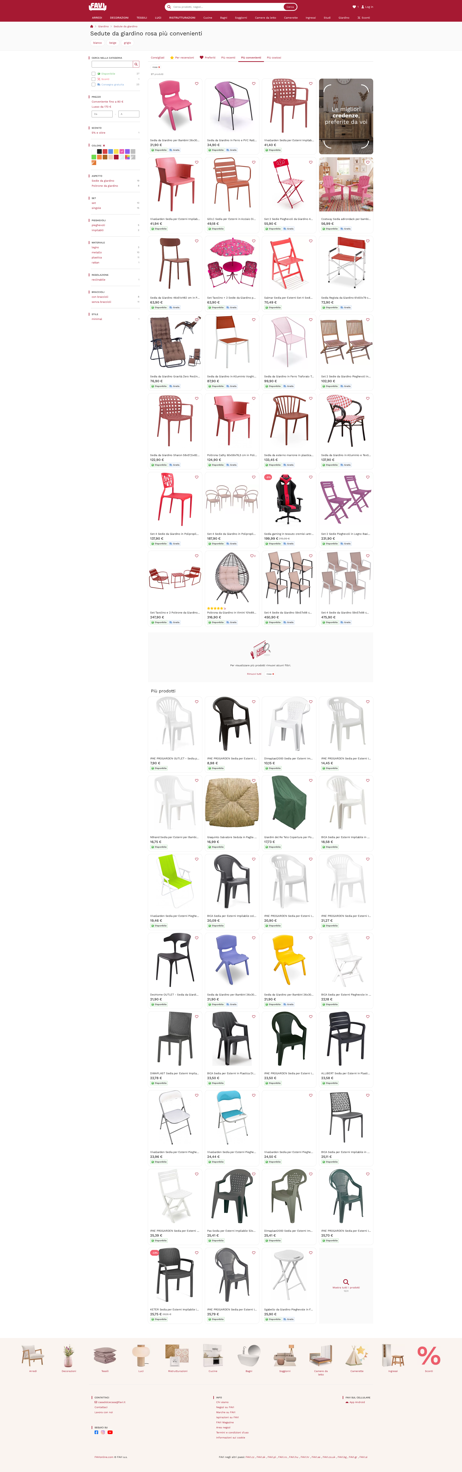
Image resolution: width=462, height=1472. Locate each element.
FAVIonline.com (104, 1457)
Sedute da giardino (125, 26)
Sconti (429, 1371)
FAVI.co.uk (329, 1457)
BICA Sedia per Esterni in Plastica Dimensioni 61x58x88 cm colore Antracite (255, 1073)
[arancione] (99, 157)
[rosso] (105, 151)
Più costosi (274, 57)
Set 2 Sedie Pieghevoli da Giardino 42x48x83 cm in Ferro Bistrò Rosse (309, 219)
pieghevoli (98, 225)
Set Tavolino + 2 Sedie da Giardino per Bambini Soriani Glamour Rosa (251, 297)
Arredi (33, 1371)
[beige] (110, 157)
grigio (127, 42)
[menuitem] (97, 18)
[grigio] (133, 151)
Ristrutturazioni (178, 1371)
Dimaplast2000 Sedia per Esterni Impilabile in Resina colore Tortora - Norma (313, 1230)
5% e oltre (98, 132)
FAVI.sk (261, 1457)
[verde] (93, 157)
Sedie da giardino (103, 180)
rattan (95, 262)
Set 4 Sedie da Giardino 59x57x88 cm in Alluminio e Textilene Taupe (364, 612)
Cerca (290, 6)
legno (95, 247)
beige (112, 42)
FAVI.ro (283, 1457)
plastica (97, 257)
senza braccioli (101, 301)
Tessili (105, 1371)
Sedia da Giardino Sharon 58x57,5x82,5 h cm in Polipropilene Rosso (193, 455)
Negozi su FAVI (225, 1407)
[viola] (127, 151)
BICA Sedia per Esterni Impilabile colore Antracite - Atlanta (244, 916)
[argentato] (133, 157)
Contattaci (101, 1407)
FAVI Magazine (225, 1422)
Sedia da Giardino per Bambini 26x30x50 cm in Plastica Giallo (303, 994)
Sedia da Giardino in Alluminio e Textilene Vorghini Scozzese (359, 455)
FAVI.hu (294, 1457)
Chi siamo (222, 1402)
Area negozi (223, 1427)
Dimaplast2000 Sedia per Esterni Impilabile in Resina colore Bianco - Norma (313, 758)
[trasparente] (121, 157)
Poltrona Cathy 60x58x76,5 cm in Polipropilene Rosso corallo (246, 455)
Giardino (103, 26)
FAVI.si (363, 1457)
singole (96, 208)
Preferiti (210, 57)
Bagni (249, 1371)
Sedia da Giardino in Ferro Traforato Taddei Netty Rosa (298, 376)
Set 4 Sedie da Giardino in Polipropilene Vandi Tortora (241, 534)
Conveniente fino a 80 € (107, 101)
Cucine (213, 1371)
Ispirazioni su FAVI (227, 1417)
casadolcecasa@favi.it (111, 1402)
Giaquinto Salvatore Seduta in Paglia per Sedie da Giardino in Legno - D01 (254, 837)
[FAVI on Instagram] (103, 1432)
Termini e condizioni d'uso (232, 1432)
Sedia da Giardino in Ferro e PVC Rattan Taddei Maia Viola (243, 140)
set (94, 203)
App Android (357, 1402)
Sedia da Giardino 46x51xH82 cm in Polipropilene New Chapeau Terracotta (197, 297)
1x (225, 608)
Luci (141, 1371)
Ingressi (393, 1371)
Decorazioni (69, 1371)
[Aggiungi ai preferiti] (196, 83)
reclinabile (98, 279)
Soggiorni (285, 1371)
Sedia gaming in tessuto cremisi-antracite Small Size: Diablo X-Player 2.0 (311, 534)
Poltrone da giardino (105, 185)
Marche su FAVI (225, 1412)
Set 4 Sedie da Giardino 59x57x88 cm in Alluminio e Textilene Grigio (307, 612)
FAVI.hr (305, 1457)
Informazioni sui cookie (230, 1437)
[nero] (99, 151)
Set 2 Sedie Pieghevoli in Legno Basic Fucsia (349, 534)
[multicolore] (127, 157)
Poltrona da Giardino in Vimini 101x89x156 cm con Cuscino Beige (247, 612)
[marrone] (105, 157)
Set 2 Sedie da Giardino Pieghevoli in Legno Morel (353, 376)
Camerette (356, 1371)
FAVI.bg (342, 1457)
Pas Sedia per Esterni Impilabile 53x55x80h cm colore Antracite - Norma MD (256, 1230)
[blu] (110, 151)
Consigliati (157, 57)
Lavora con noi (104, 1412)
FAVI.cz (250, 1457)
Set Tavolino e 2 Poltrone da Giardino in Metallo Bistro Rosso (189, 612)
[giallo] (116, 151)
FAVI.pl (272, 1457)
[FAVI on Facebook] (96, 1432)
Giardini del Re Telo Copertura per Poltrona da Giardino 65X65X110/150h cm (312, 837)
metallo (97, 252)
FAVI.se (316, 1457)
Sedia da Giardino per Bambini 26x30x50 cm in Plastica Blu (244, 994)
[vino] (116, 157)
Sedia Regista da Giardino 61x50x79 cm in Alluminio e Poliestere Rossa (366, 297)
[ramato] (93, 162)
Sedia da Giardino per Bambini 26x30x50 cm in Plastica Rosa (188, 140)
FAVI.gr (353, 1457)
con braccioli (100, 296)
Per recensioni (184, 57)
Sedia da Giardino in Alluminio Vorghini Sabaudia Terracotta (244, 376)
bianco (97, 42)
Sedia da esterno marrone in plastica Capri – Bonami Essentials (304, 455)
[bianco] (93, 151)
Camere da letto (321, 1373)
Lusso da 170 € (101, 106)
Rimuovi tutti (254, 674)
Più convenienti (251, 57)
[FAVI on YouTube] (110, 1432)
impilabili (98, 230)
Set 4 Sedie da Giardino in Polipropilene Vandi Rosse (183, 534)
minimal (97, 319)
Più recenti (228, 57)
